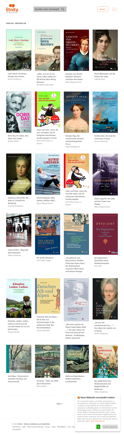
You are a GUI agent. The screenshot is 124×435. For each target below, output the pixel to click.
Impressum (16, 427)
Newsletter (16, 429)
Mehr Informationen (98, 421)
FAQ (69, 427)
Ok (98, 427)
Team (53, 427)
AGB (23, 427)
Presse (47, 427)
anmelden (103, 9)
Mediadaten (61, 427)
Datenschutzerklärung (35, 427)
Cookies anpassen (110, 427)
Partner (75, 427)
